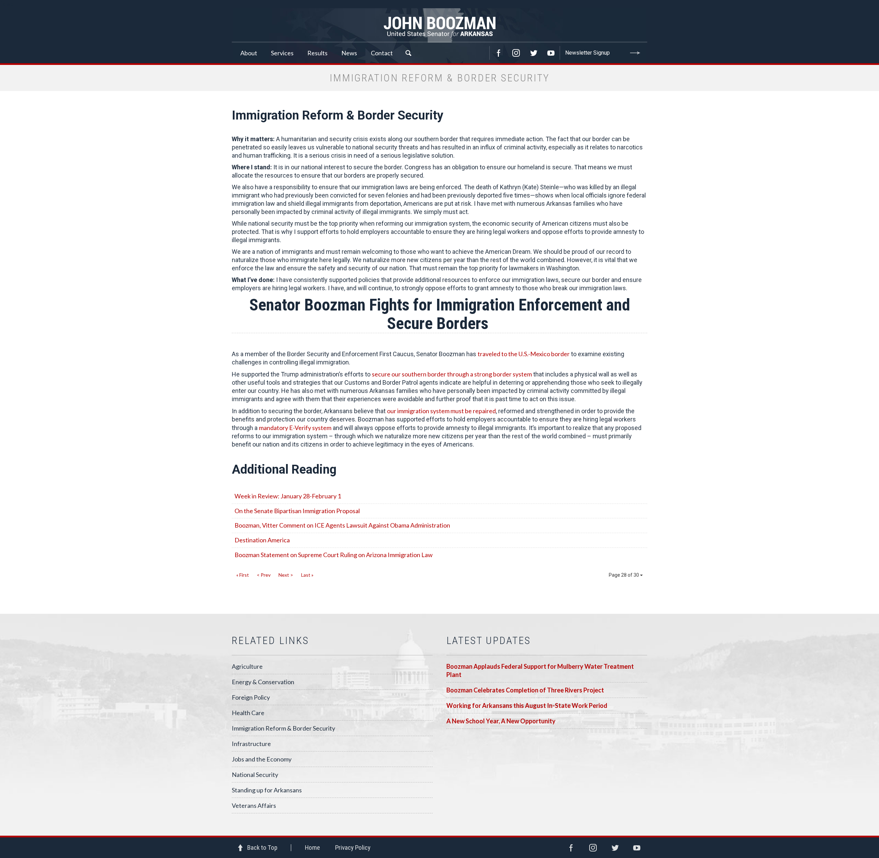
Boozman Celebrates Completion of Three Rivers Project (525, 690)
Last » (307, 575)
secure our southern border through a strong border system (452, 374)
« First (242, 575)
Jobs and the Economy (262, 759)
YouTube (551, 53)
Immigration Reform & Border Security (283, 728)
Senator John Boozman (439, 25)
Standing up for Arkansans (267, 790)
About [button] (248, 53)
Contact (382, 53)
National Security (255, 774)
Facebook (498, 53)
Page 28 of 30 (624, 575)
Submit (635, 53)
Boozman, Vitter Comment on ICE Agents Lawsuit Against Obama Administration (342, 525)
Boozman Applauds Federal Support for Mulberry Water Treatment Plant (540, 670)
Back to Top (262, 847)
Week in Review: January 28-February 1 (288, 496)
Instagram (516, 53)
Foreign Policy (251, 697)
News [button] (349, 53)
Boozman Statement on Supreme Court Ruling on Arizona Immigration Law (334, 554)
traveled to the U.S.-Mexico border (524, 354)
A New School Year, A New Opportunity (501, 721)
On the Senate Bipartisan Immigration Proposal (297, 511)
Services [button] (282, 53)
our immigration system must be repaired (441, 411)
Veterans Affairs (254, 805)
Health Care (248, 712)
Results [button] (317, 53)
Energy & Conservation (263, 682)
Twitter (533, 53)
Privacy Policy (352, 847)
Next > (285, 575)
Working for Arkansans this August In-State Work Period (526, 705)
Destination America (262, 540)
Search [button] (408, 53)
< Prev (264, 575)
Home (312, 847)
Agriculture (247, 666)
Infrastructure (251, 743)
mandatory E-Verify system (295, 427)
